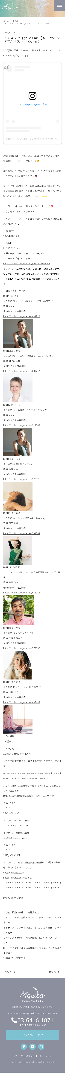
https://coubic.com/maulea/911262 (21, 425)
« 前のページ (9, 971)
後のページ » (55, 971)
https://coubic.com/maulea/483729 (21, 316)
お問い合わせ (32, 1035)
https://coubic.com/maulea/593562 (21, 533)
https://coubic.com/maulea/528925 (21, 479)
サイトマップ (45, 1056)
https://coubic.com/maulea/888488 (21, 702)
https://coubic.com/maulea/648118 (21, 592)
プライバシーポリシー (23, 1056)
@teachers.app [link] (11, 155)
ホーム (6, 21)
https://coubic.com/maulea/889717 (21, 370)
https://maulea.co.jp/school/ (18, 877)
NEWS (15, 21)
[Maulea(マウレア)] (10, 10)
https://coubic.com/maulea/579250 (21, 648)
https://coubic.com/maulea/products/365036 (26, 263)
